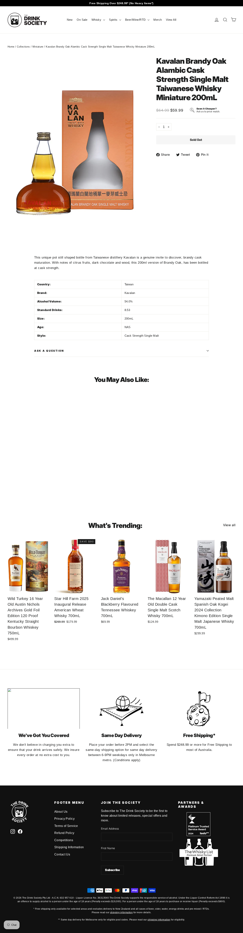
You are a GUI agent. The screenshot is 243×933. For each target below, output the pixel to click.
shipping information (121, 912)
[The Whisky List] (198, 865)
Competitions (63, 840)
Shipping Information (69, 847)
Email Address (110, 828)
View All (171, 19)
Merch (157, 19)
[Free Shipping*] (199, 708)
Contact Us (62, 854)
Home (11, 46)
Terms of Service (66, 825)
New (70, 19)
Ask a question (49, 350)
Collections (23, 46)
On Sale (82, 19)
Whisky (97, 19)
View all (229, 525)
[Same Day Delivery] (121, 708)
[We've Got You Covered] (44, 708)
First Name (108, 848)
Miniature (37, 46)
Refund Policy (64, 833)
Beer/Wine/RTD (136, 19)
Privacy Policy (64, 818)
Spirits (113, 19)
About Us (60, 811)
